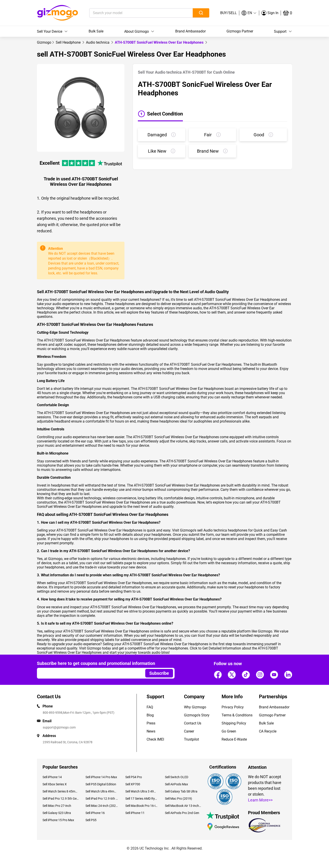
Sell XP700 (132, 784)
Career (189, 731)
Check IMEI (155, 739)
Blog (150, 715)
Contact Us (192, 723)
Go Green (229, 731)
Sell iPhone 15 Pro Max (58, 820)
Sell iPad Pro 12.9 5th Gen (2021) (61, 798)
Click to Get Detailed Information (215, 648)
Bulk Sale (96, 31)
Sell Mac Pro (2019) (178, 798)
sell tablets (114, 563)
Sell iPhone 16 (95, 813)
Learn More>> (260, 800)
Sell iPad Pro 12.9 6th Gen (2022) (101, 798)
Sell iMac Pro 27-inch (57, 805)
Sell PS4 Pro (133, 777)
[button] (249, 13)
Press (151, 723)
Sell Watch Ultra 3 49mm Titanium (141, 791)
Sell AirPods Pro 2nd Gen (182, 813)
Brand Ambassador (190, 31)
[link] (44, 42)
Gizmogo (44, 42)
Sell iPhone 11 (135, 813)
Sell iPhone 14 (52, 777)
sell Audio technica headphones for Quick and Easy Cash (242, 530)
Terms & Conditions (237, 715)
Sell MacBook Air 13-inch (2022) (183, 805)
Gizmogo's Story (196, 715)
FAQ (150, 707)
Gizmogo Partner (239, 31)
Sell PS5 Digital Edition (100, 784)
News (151, 731)
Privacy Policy (233, 707)
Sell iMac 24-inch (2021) (101, 805)
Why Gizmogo (195, 707)
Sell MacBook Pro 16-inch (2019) (141, 805)
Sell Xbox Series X (55, 784)
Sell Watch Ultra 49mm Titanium (101, 791)
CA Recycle (267, 731)
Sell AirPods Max (176, 784)
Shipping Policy (234, 723)
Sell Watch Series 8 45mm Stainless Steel (61, 791)
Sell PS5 (90, 820)
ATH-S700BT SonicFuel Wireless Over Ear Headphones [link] (159, 42)
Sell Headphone (68, 42)
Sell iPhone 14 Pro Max (101, 777)
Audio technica (98, 42)
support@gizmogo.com (59, 727)
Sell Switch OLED (176, 777)
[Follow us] (218, 675)
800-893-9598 (52, 712)
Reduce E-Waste (234, 739)
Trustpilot (191, 739)
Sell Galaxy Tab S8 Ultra (181, 791)
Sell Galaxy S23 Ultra (57, 813)
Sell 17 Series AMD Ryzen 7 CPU (141, 798)
